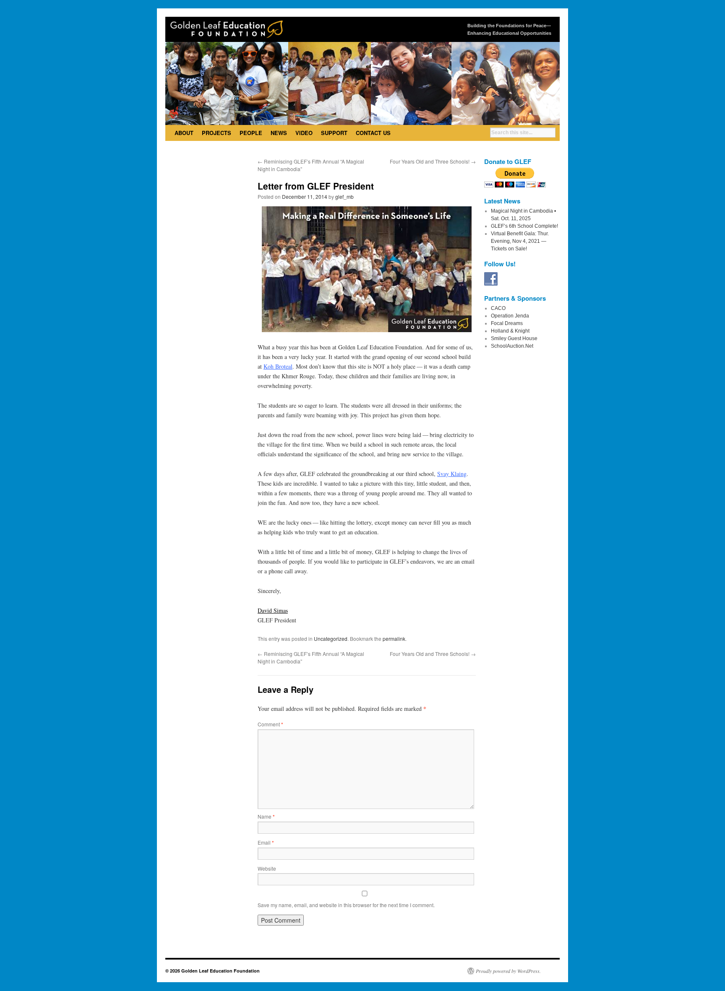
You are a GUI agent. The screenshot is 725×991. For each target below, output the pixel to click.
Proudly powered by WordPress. (508, 971)
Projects (216, 133)
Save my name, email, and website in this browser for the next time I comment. (346, 904)
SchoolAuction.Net (512, 346)
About (184, 133)
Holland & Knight (510, 331)
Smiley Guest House (514, 338)
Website (267, 868)
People (251, 133)
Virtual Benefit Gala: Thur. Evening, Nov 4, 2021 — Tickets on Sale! (520, 241)
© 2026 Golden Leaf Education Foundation (212, 971)
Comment (270, 724)
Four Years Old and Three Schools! (433, 161)
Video (304, 133)
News (279, 133)
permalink (394, 638)
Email (266, 842)
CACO (498, 308)
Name (266, 816)
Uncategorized (330, 638)
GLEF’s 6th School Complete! (524, 226)
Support (334, 133)
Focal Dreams (507, 323)
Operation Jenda (510, 316)
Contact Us (373, 133)
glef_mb (344, 196)
